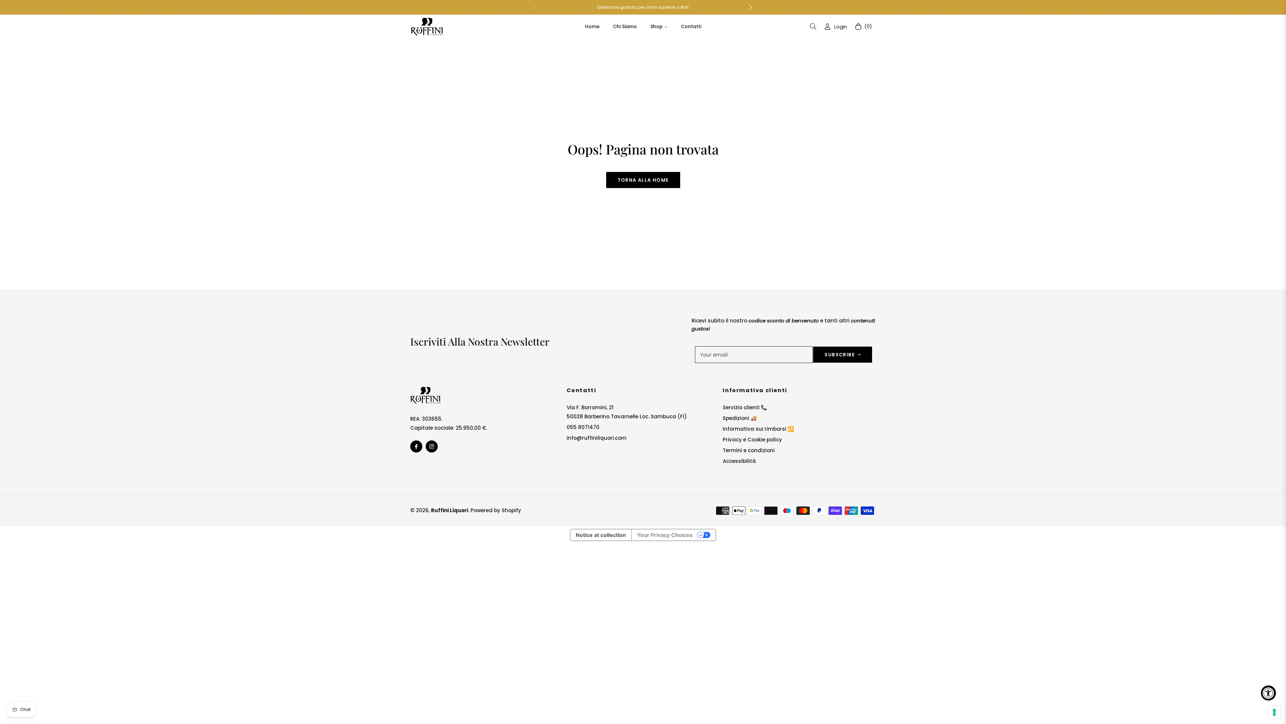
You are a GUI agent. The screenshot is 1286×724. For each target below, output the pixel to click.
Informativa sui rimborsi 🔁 (758, 428)
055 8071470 (583, 427)
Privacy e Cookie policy (752, 439)
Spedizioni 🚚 (740, 418)
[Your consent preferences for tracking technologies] (1274, 712)
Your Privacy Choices (665, 535)
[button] (750, 7)
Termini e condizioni (749, 450)
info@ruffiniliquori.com (597, 437)
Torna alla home (643, 180)
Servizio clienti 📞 (745, 407)
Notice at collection (601, 535)
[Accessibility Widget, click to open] (1268, 693)
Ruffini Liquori (449, 510)
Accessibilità (739, 461)
